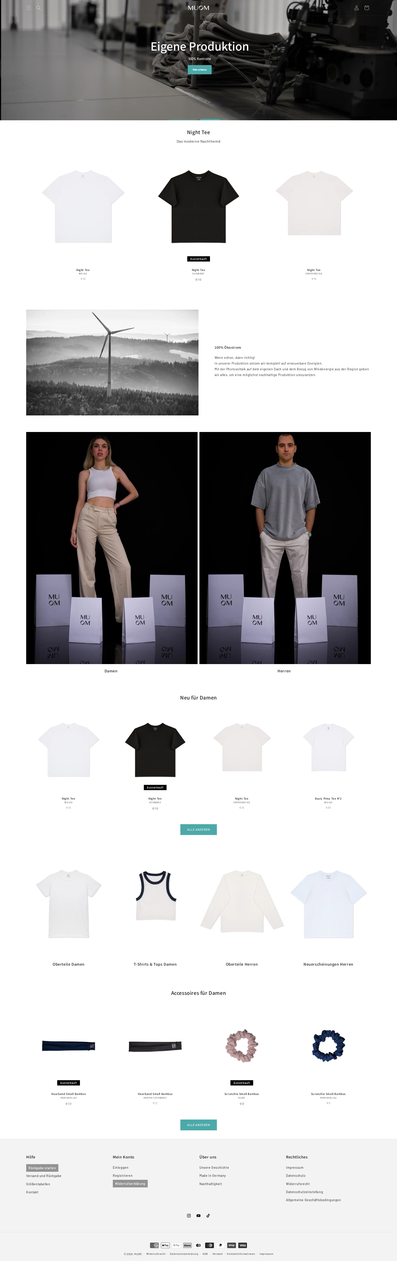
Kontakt (32, 1192)
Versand (218, 1253)
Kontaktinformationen (241, 1253)
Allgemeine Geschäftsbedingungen (313, 1200)
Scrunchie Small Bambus (241, 1094)
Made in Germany (212, 1176)
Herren (239, 69)
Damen (214, 69)
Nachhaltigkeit (210, 1184)
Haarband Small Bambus (68, 1094)
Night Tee (83, 270)
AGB (205, 1253)
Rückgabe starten (42, 1168)
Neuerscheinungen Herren (328, 964)
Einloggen (120, 1167)
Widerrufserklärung (130, 1184)
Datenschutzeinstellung (304, 1192)
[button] (28, 8)
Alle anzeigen (198, 829)
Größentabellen (38, 1184)
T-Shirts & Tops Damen (155, 964)
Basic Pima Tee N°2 (328, 798)
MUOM (138, 1253)
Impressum (294, 1167)
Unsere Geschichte (214, 1167)
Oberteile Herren (242, 964)
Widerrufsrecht (298, 1184)
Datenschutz (296, 1176)
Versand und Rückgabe (44, 1176)
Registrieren (123, 1176)
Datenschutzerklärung (184, 1253)
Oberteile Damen (69, 964)
